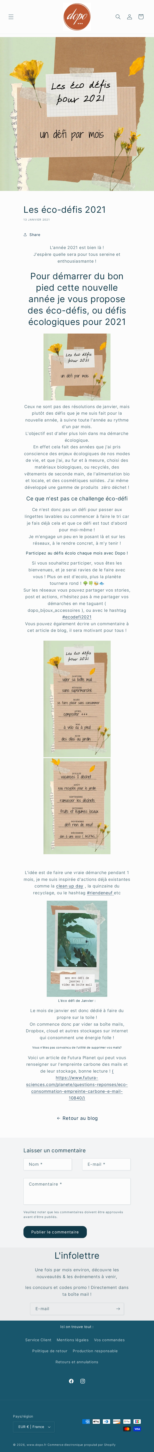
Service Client (38, 1340)
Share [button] (35, 234)
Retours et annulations (77, 1362)
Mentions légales (73, 1340)
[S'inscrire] (118, 1309)
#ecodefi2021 (76, 616)
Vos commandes (109, 1340)
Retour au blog (80, 1118)
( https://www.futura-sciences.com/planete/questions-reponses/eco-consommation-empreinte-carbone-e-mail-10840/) (77, 1084)
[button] (11, 16)
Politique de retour (50, 1351)
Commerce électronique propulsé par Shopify (82, 1444)
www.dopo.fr (37, 1444)
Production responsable (95, 1351)
